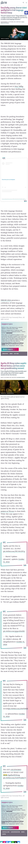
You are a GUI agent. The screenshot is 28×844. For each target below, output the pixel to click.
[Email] (1, 842)
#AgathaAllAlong (13, 775)
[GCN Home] (4, 3)
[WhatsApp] (12, 842)
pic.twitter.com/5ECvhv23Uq (14, 551)
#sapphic (4, 834)
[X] (15, 842)
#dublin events (5, 353)
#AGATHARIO (15, 770)
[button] (26, 12)
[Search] (23, 3)
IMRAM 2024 (6, 300)
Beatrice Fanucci (21, 377)
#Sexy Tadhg (16, 353)
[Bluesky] (18, 842)
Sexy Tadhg (19, 86)
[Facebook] (7, 842)
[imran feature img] (14, 32)
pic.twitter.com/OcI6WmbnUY (14, 778)
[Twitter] (10, 842)
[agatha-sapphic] (14, 387)
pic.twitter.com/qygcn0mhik (14, 631)
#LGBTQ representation (15, 832)
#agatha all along (5, 832)
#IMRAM (11, 353)
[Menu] (26, 3)
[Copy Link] (4, 842)
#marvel (23, 832)
